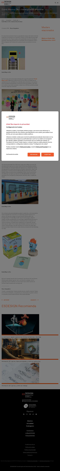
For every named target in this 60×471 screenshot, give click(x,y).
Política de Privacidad (42, 147)
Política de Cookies (25, 147)
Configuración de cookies (12, 154)
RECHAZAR (33, 154)
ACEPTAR (47, 154)
